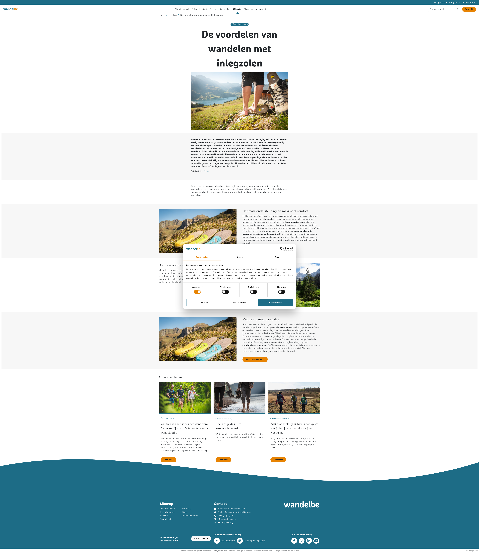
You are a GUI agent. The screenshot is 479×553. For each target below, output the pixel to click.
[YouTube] (316, 541)
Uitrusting (237, 9)
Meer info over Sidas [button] (255, 359)
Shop (246, 9)
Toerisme (214, 9)
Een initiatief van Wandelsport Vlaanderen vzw (195, 551)
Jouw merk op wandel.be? (263, 551)
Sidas (206, 171)
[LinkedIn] (309, 541)
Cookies (232, 551)
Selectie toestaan (239, 302)
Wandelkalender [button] (182, 9)
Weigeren (204, 302)
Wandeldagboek (258, 9)
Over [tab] (277, 257)
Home (161, 15)
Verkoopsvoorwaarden (244, 551)
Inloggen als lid (441, 2)
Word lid (469, 9)
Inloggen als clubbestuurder (462, 2)
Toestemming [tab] (202, 257)
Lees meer (168, 460)
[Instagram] (301, 541)
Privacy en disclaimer (220, 551)
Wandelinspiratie (200, 9)
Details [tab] (240, 257)
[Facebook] (294, 541)
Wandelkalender (167, 508)
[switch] (225, 292)
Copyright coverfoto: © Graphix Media (286, 551)
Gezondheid (225, 9)
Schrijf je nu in (201, 539)
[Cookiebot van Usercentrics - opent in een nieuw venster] (282, 249)
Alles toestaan (275, 302)
